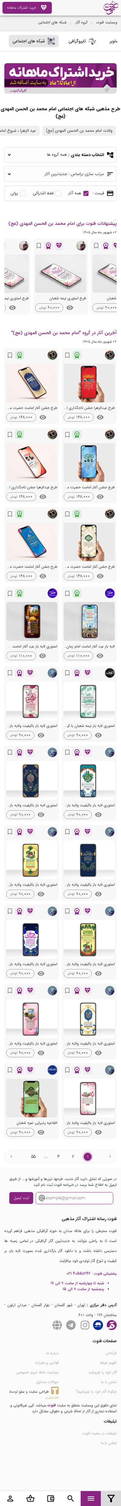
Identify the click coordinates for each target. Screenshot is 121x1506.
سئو (22, 1392)
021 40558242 (78, 1273)
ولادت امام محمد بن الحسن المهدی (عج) (79, 130)
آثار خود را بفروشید (102, 1372)
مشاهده (70, 307)
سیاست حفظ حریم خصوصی (37, 1372)
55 (33, 1156)
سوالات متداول (47, 1382)
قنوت (51, 1405)
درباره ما (52, 1353)
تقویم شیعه (108, 1363)
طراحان (111, 1353)
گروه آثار (81, 22)
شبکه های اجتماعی (52, 22)
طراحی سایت (39, 1392)
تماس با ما (109, 1382)
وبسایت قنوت (106, 22)
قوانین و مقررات (47, 1363)
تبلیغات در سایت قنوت (100, 1433)
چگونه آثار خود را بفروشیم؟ (96, 1392)
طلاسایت (52, 1397)
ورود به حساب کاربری (10, 1498)
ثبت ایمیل (21, 1198)
